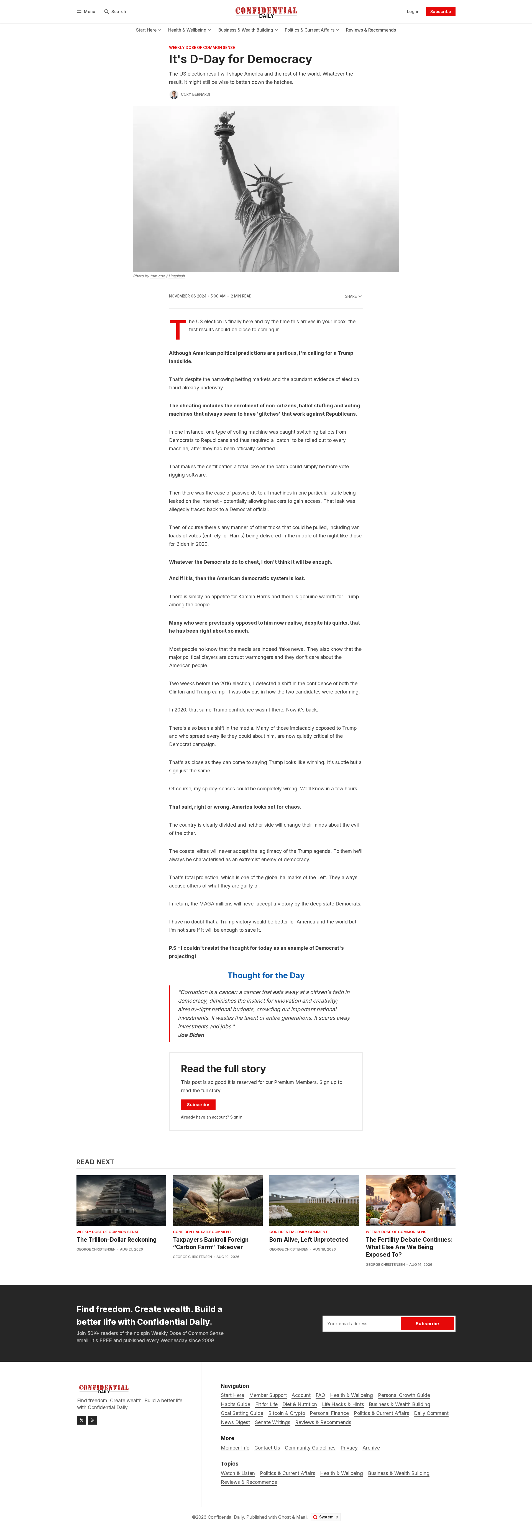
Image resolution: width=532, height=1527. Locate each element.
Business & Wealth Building (398, 1473)
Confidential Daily (226, 1517)
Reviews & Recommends (249, 1482)
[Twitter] (81, 1420)
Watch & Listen (238, 1473)
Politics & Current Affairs (287, 1473)
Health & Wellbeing (341, 1473)
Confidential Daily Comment (202, 1232)
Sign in (236, 1117)
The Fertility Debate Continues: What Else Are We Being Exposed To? (409, 1247)
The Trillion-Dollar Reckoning (116, 1239)
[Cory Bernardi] (174, 95)
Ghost (284, 1517)
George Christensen (96, 1249)
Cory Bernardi (195, 94)
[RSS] (92, 1420)
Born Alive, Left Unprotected (309, 1239)
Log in (413, 11)
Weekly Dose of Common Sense (202, 48)
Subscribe (440, 11)
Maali (301, 1517)
